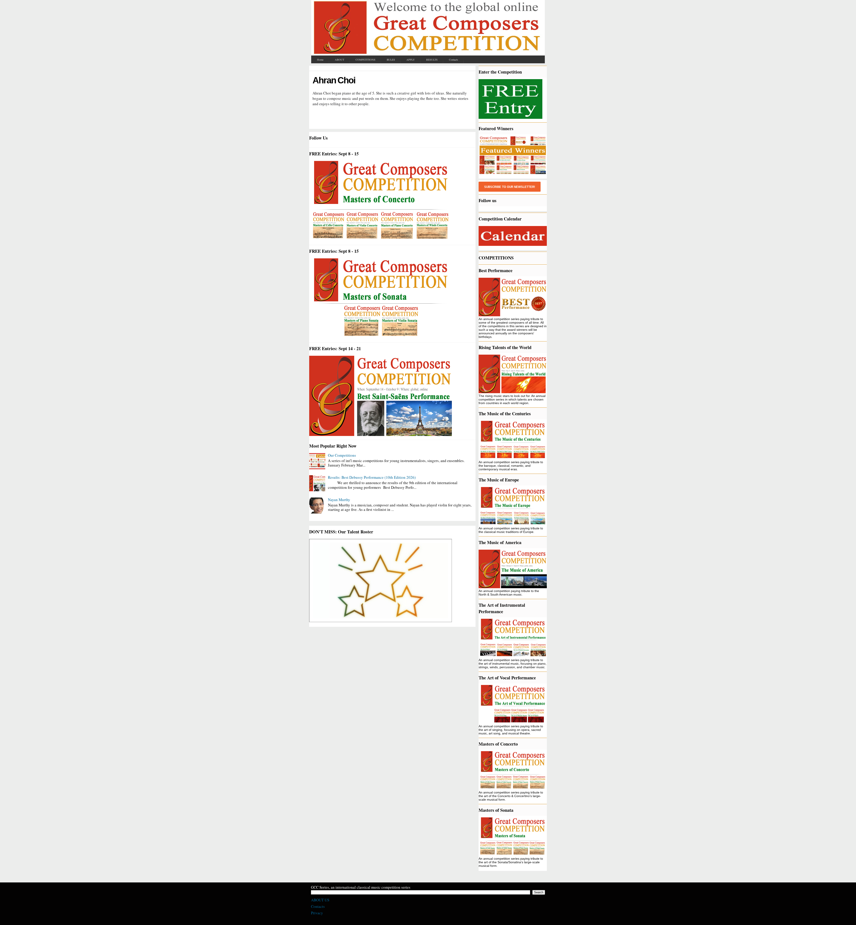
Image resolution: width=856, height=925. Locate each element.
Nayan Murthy (339, 499)
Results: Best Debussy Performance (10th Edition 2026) (372, 477)
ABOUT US (320, 899)
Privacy (317, 912)
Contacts (318, 906)
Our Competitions (342, 455)
